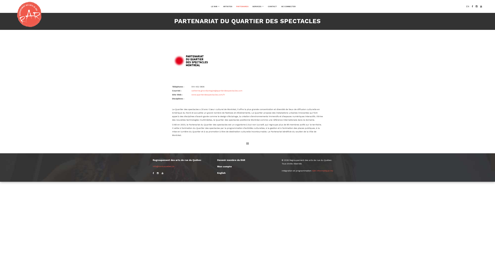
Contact (272, 6)
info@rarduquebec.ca (163, 166)
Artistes (227, 6)
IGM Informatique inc (322, 171)
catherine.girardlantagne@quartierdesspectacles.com (216, 91)
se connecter (288, 6)
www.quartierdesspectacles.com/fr (208, 95)
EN (467, 6)
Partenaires (242, 6)
